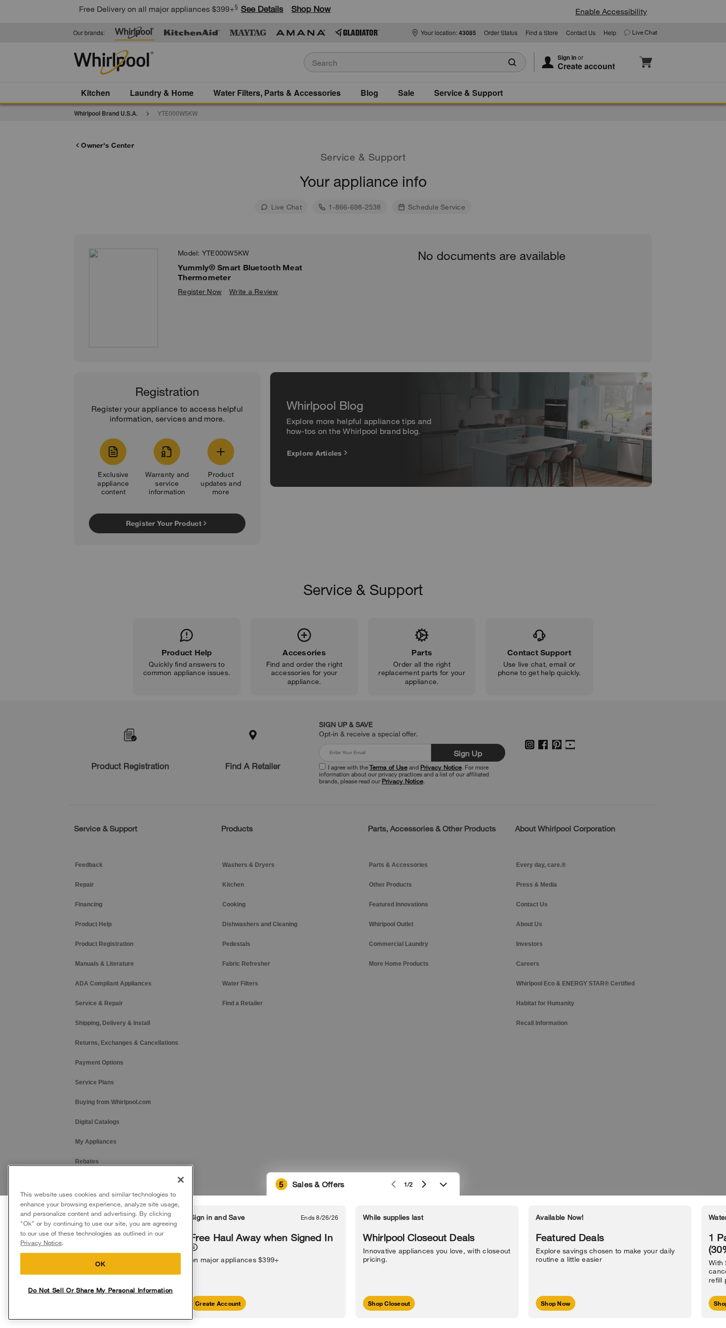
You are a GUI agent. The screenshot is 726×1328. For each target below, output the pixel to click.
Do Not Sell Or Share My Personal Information (100, 1290)
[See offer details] (194, 1247)
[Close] (181, 1180)
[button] (363, 1184)
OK (100, 1264)
